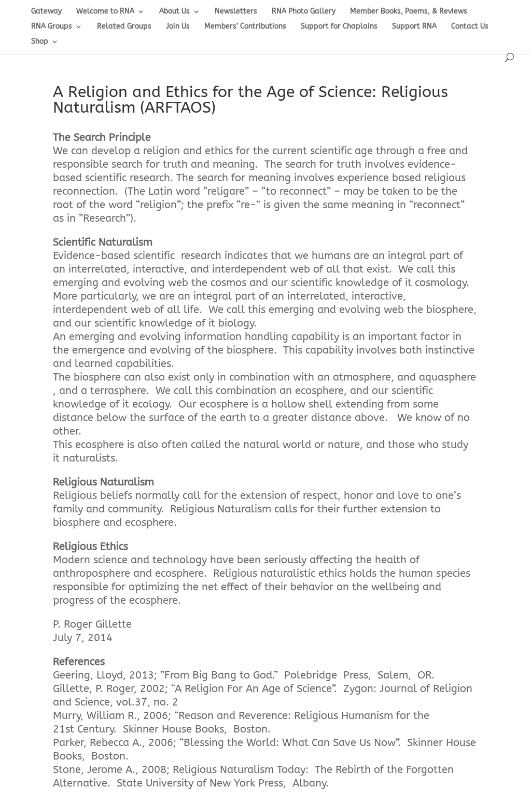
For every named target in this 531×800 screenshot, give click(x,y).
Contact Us (469, 27)
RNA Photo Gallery (304, 12)
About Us (174, 12)
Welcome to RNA (105, 12)
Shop (39, 42)
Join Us (178, 27)
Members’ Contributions (245, 27)
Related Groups (124, 27)
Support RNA (414, 27)
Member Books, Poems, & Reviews (408, 12)
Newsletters (236, 12)
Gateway (46, 12)
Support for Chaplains (339, 27)
